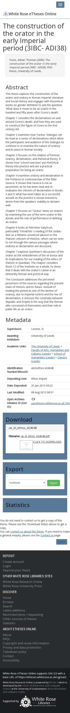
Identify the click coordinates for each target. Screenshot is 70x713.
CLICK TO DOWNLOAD (47, 441)
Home (7, 598)
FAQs (6, 639)
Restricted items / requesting (23, 615)
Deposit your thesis (16, 570)
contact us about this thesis (27, 531)
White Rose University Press (22, 586)
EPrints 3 (53, 682)
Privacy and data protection (22, 647)
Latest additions (14, 610)
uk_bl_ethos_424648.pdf (35, 436)
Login (7, 566)
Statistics (9, 623)
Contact (8, 656)
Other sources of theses (20, 619)
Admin (61, 541)
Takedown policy (14, 652)
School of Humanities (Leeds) (48, 355)
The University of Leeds (45, 346)
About (7, 635)
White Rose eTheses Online (32, 13)
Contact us (47, 535)
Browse (8, 602)
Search (7, 606)
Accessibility (11, 660)
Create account (13, 562)
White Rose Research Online (22, 582)
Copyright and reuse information (26, 643)
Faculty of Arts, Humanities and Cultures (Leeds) (50, 351)
